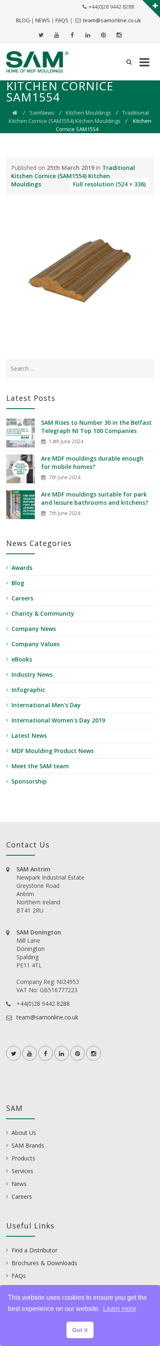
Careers (22, 598)
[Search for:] (80, 368)
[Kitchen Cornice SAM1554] (80, 270)
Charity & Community (42, 613)
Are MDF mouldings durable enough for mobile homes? (92, 462)
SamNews (42, 112)
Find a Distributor (34, 1250)
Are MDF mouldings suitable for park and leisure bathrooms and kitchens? (94, 498)
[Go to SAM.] (14, 112)
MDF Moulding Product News (52, 751)
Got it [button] (80, 1330)
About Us (23, 1133)
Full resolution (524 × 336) (109, 184)
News (19, 1184)
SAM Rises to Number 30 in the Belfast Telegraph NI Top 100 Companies (96, 427)
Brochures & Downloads (44, 1263)
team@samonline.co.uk (112, 20)
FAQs (18, 1276)
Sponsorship (29, 781)
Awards (21, 568)
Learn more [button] (119, 1308)
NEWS (42, 20)
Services (22, 1171)
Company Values (35, 644)
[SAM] (37, 61)
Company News (33, 629)
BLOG (23, 20)
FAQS (62, 20)
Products (23, 1158)
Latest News (29, 735)
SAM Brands (27, 1145)
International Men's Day (46, 705)
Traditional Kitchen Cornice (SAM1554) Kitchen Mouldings (73, 176)
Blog (17, 583)
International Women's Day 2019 (58, 720)
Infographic (28, 690)
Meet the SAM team (40, 766)
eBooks (21, 659)
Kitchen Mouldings (88, 112)
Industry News (32, 674)
